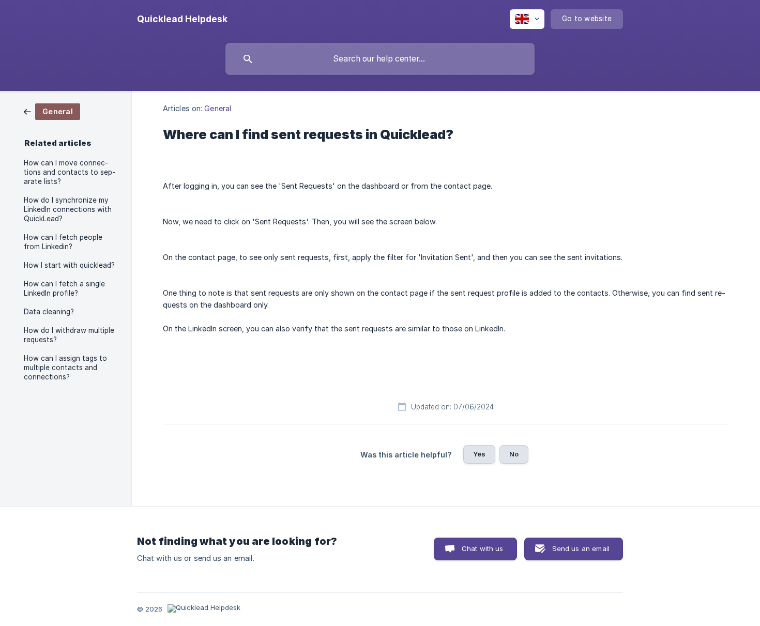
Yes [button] (479, 454)
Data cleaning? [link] (49, 312)
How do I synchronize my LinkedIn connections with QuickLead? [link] (68, 209)
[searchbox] (380, 59)
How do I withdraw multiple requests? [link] (69, 335)
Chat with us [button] (483, 548)
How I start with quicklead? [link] (69, 265)
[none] (182, 19)
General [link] (217, 108)
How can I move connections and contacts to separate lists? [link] (69, 172)
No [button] (514, 454)
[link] (52, 111)
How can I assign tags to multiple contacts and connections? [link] (65, 367)
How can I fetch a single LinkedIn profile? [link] (64, 288)
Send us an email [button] (581, 548)
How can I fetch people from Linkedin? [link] (63, 242)
